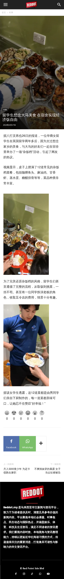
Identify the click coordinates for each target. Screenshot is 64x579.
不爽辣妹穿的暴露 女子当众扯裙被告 (47, 470)
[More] (41, 443)
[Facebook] (16, 574)
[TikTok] (32, 574)
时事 (11, 12)
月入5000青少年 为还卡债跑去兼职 (16, 470)
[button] (5, 4)
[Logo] (32, 492)
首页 (4, 12)
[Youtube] (48, 574)
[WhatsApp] (40, 574)
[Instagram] (24, 574)
